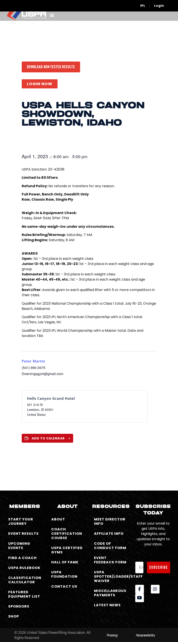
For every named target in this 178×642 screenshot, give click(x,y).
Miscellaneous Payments (110, 593)
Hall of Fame (64, 562)
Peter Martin (33, 361)
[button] (51, 15)
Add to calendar (48, 438)
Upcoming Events (19, 545)
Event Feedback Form (110, 560)
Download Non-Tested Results (51, 66)
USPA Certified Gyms (67, 550)
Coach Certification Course (66, 533)
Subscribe (158, 567)
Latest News (107, 605)
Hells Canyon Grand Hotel (51, 398)
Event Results (23, 533)
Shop (13, 616)
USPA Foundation (64, 574)
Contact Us (64, 586)
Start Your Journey (20, 521)
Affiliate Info (109, 533)
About (58, 519)
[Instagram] (155, 589)
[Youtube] (139, 597)
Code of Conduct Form (110, 545)
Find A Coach (22, 557)
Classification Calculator (24, 580)
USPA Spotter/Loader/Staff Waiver (111, 576)
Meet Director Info (109, 521)
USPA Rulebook (24, 567)
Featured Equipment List (24, 594)
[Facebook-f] (139, 589)
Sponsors (18, 606)
